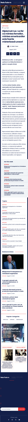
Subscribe (21, 409)
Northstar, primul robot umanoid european (14, 186)
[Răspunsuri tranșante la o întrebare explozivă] (13, 261)
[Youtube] (19, 419)
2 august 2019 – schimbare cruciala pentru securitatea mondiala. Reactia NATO (21, 359)
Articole (5, 25)
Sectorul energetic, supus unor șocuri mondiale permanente (12, 246)
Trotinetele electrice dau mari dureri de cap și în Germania (13, 235)
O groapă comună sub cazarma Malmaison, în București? (13, 173)
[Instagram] (12, 419)
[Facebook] (7, 53)
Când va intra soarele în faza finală (12, 241)
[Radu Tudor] (8, 46)
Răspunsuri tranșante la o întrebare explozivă (15, 167)
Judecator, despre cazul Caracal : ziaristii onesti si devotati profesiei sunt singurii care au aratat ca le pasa (7, 365)
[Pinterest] (14, 53)
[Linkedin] (18, 53)
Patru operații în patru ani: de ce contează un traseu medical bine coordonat (14, 193)
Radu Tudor (15, 46)
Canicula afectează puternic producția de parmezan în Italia (13, 179)
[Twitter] (11, 53)
